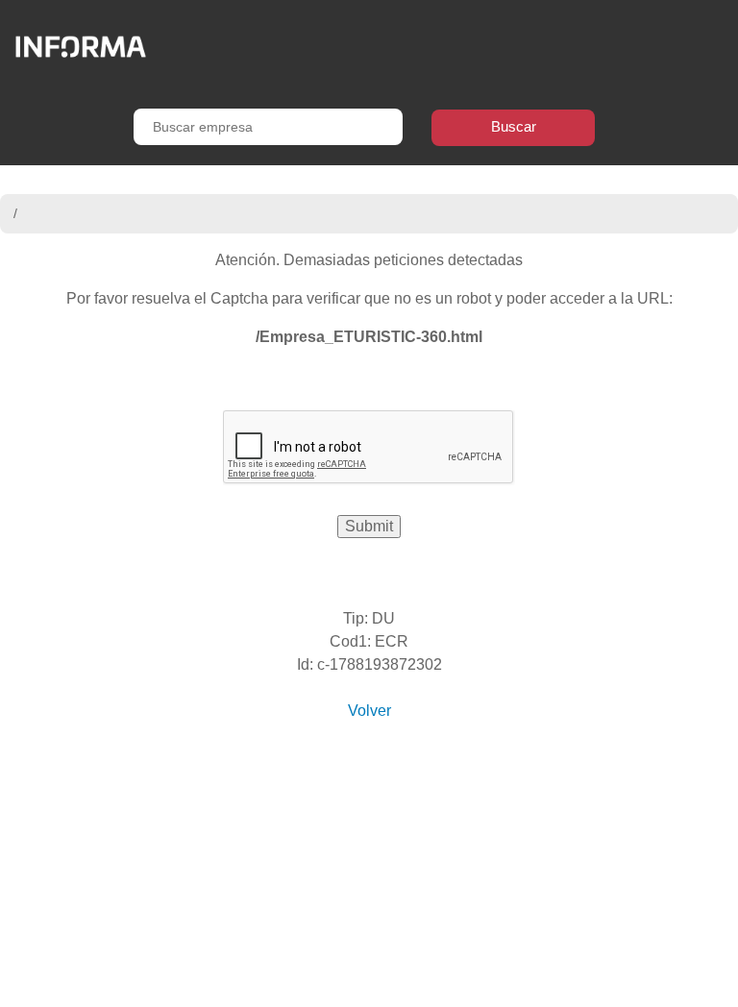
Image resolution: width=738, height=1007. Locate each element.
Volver (369, 710)
